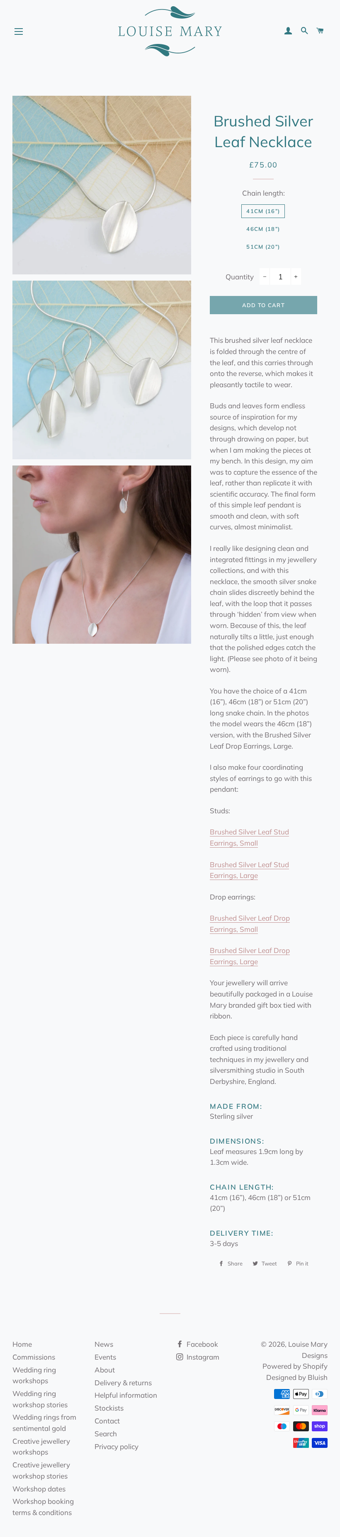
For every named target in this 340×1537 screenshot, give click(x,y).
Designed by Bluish (297, 1377)
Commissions (33, 1357)
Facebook (201, 1344)
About (105, 1369)
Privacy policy (116, 1446)
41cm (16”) (263, 211)
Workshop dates (39, 1488)
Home (22, 1344)
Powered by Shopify (295, 1366)
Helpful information (126, 1395)
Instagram (202, 1357)
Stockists (109, 1408)
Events (105, 1357)
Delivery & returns (123, 1382)
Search (106, 1433)
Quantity (240, 276)
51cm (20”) (263, 246)
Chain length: (263, 193)
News (104, 1344)
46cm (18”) (263, 228)
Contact (107, 1420)
